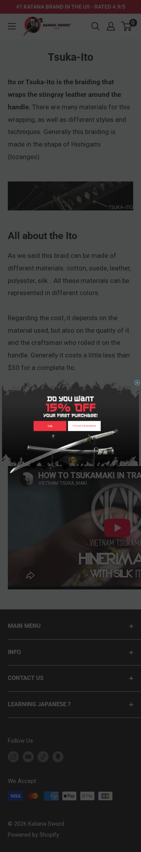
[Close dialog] (137, 382)
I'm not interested (84, 426)
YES (49, 426)
